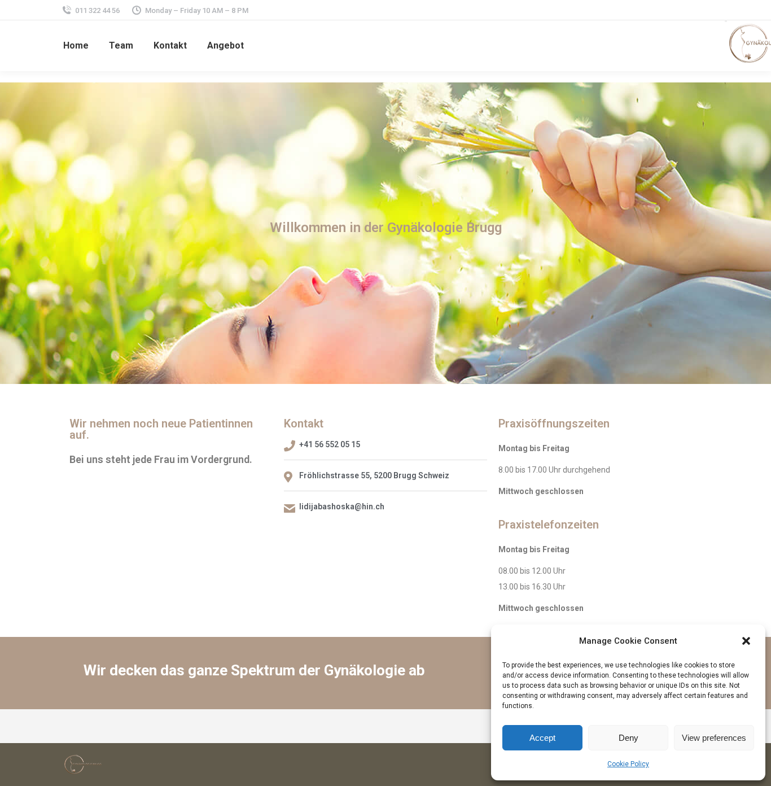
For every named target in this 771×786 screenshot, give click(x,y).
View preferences (714, 738)
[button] (747, 641)
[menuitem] (76, 45)
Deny (628, 738)
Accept (542, 738)
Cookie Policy (628, 764)
